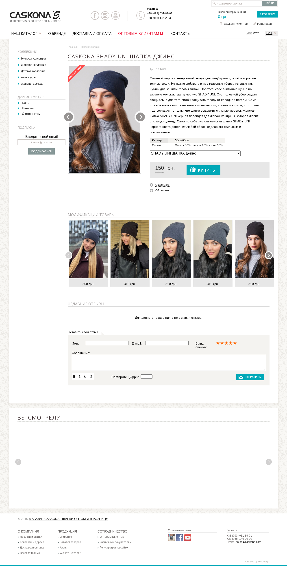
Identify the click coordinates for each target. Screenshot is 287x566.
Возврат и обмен (30, 553)
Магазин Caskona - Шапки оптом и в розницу (68, 519)
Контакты (180, 33)
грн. (269, 33)
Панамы (28, 108)
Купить (206, 170)
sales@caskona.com (248, 542)
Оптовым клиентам (138, 33)
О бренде (57, 33)
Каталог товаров (70, 542)
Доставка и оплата (91, 33)
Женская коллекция (33, 64)
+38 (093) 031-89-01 (159, 13)
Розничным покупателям (115, 542)
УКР (249, 33)
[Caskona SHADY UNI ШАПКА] (104, 119)
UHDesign (263, 561)
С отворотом (31, 113)
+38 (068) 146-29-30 (159, 18)
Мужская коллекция (33, 58)
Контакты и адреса (32, 542)
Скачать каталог (70, 553)
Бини (25, 103)
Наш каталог (24, 33)
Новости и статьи (31, 536)
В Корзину (267, 14)
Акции (63, 547)
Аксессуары (28, 77)
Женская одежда (32, 83)
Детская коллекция (33, 71)
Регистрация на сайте (114, 547)
